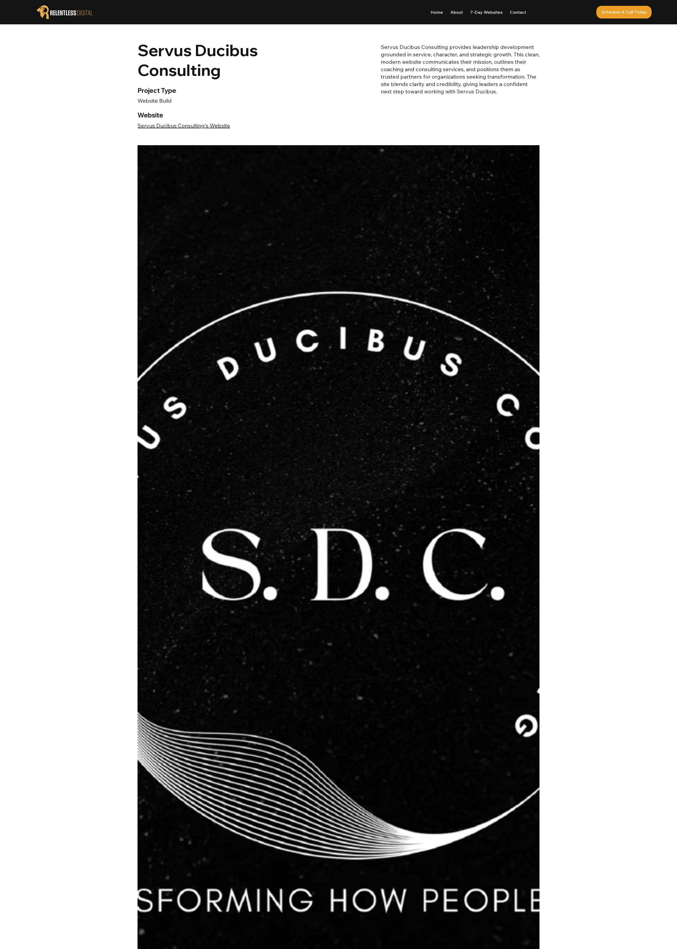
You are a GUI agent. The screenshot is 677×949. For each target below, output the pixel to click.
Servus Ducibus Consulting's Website (184, 125)
